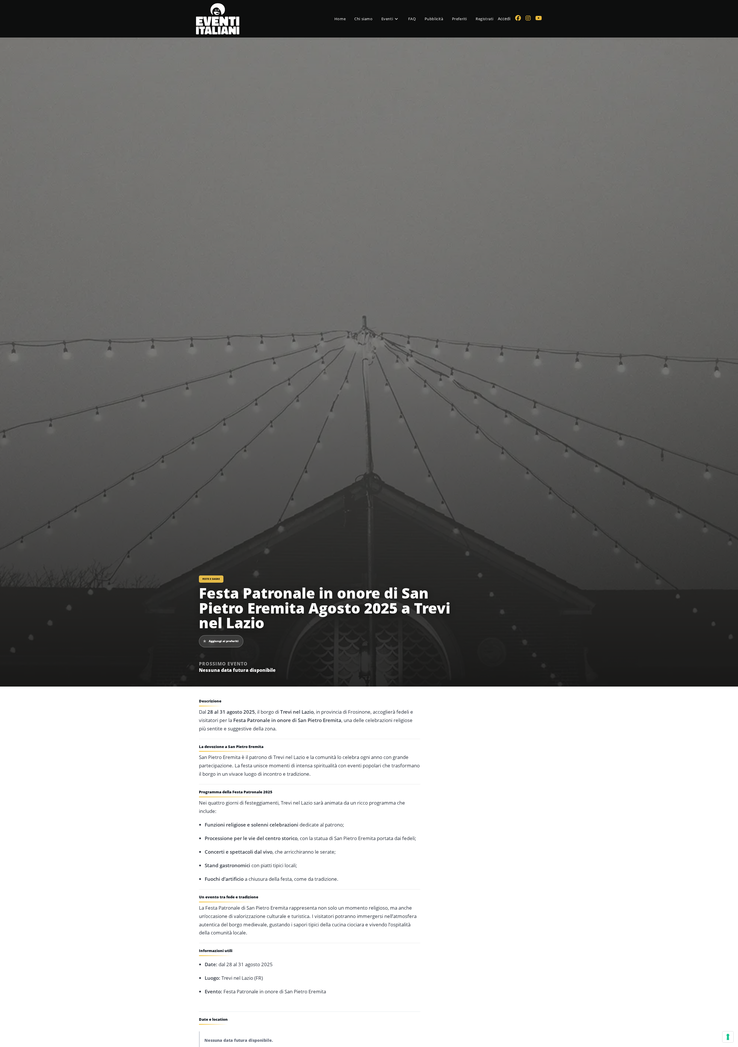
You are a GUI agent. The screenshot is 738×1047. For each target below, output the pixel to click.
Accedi (504, 18)
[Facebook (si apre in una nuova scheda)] (518, 18)
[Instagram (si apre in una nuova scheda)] (528, 18)
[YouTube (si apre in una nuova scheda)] (538, 18)
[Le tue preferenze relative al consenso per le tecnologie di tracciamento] (727, 1036)
